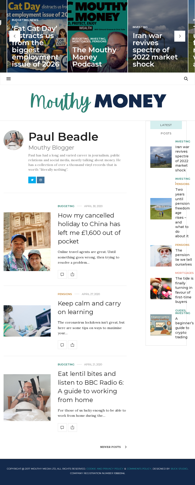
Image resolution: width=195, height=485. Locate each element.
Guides (180, 310)
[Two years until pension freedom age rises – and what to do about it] (162, 208)
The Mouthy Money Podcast (94, 56)
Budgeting (20, 20)
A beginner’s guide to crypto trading (184, 327)
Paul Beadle (63, 137)
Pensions (99, 41)
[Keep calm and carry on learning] (27, 320)
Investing (97, 39)
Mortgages (81, 41)
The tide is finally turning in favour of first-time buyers (184, 290)
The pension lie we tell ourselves (183, 257)
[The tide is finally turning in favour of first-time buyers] (162, 288)
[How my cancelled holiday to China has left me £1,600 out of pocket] (27, 241)
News (34, 20)
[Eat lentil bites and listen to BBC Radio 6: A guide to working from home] (27, 397)
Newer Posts (111, 447)
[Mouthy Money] (97, 102)
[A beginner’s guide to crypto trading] (162, 325)
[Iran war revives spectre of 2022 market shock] (162, 157)
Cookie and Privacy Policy (105, 468)
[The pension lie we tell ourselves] (162, 256)
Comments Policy (139, 468)
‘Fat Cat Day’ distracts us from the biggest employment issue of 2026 (35, 46)
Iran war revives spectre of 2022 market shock (155, 49)
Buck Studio (179, 468)
